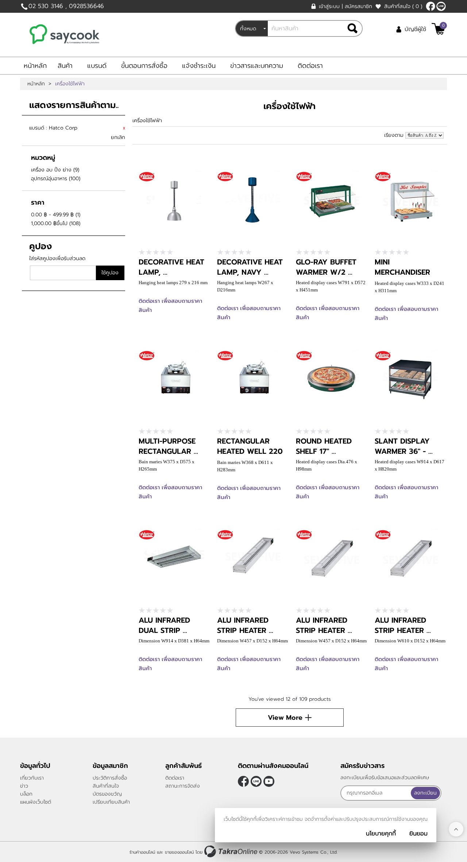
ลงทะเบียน (425, 793)
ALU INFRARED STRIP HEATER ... (245, 625)
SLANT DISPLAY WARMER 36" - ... (404, 446)
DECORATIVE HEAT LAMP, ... (171, 267)
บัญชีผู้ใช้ (415, 29)
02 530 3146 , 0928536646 (66, 6)
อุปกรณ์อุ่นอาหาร (49, 178)
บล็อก (26, 794)
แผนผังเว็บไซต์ (35, 802)
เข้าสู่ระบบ (329, 6)
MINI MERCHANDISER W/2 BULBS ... (402, 272)
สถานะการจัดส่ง (182, 786)
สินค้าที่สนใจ (403, 6)
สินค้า (65, 66)
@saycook (441, 6)
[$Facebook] (430, 6)
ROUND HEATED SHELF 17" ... (324, 446)
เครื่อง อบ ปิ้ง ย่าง (51, 170)
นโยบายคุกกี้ (381, 833)
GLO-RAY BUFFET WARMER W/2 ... (326, 267)
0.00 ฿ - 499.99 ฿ (52, 215)
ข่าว (24, 786)
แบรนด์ (97, 66)
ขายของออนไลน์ (179, 852)
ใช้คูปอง (110, 273)
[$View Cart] (438, 29)
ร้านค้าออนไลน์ (142, 852)
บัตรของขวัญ (107, 794)
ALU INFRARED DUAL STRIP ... (164, 625)
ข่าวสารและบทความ (256, 66)
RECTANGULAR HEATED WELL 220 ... (250, 451)
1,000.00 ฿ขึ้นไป (49, 223)
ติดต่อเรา (310, 66)
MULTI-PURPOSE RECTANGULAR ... (168, 446)
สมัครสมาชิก (358, 6)
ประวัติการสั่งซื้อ (110, 778)
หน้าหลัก (35, 66)
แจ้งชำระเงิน (199, 66)
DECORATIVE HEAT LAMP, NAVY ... (250, 267)
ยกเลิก (118, 137)
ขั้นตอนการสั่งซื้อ (144, 66)
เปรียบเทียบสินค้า (111, 802)
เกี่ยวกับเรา (32, 778)
